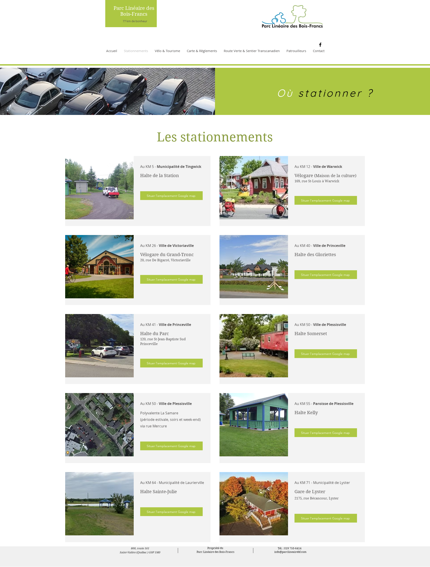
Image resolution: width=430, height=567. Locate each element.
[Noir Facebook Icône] (320, 44)
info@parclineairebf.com (290, 552)
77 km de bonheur (135, 21)
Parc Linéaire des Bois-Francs (134, 11)
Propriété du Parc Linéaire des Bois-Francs (215, 550)
